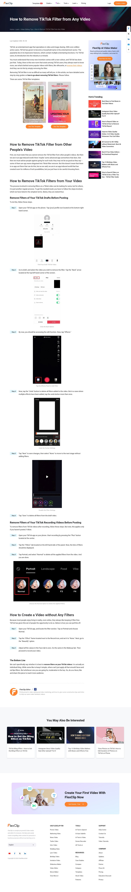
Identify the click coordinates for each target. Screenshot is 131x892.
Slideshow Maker (55, 864)
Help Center (102, 830)
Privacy (101, 879)
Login (109, 3)
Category (78, 868)
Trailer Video (54, 841)
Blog (76, 856)
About (101, 853)
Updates (101, 856)
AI (58, 3)
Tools (65, 3)
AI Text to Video (80, 837)
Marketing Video (55, 833)
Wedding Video (55, 849)
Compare (78, 864)
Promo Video (54, 830)
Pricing (83, 3)
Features (78, 879)
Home (12, 29)
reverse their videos (74, 65)
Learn (74, 3)
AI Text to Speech (81, 830)
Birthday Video (54, 856)
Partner (101, 864)
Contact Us (102, 833)
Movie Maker (54, 872)
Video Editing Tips (27, 29)
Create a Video (120, 3)
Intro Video (53, 845)
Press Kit (101, 868)
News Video (54, 837)
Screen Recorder (80, 841)
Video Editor (54, 868)
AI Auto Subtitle (80, 833)
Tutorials (101, 837)
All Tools (78, 845)
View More (53, 876)
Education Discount (105, 876)
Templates (36, 3)
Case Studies (79, 860)
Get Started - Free (75, 804)
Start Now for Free (105, 59)
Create (48, 3)
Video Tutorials (103, 841)
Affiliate (101, 860)
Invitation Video (55, 860)
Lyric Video (53, 853)
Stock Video (79, 876)
